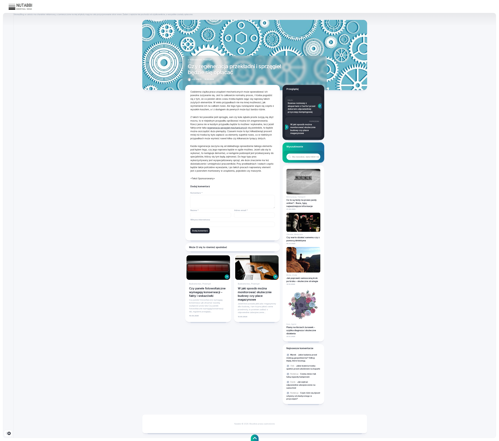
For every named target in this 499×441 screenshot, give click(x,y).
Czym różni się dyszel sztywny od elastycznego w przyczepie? (303, 396)
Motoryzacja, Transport (295, 197)
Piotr (197, 79)
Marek (293, 355)
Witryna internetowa (200, 219)
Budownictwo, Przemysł (201, 59)
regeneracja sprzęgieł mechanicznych (227, 128)
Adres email (241, 210)
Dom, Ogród (291, 324)
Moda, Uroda (291, 275)
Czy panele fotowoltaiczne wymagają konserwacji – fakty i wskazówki (207, 292)
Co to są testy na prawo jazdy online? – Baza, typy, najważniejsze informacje (301, 203)
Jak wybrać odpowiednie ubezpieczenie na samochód (300, 385)
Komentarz (196, 193)
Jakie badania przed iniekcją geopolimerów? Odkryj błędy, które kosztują (301, 358)
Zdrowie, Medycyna (294, 234)
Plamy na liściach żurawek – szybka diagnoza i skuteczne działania (301, 330)
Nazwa (194, 210)
